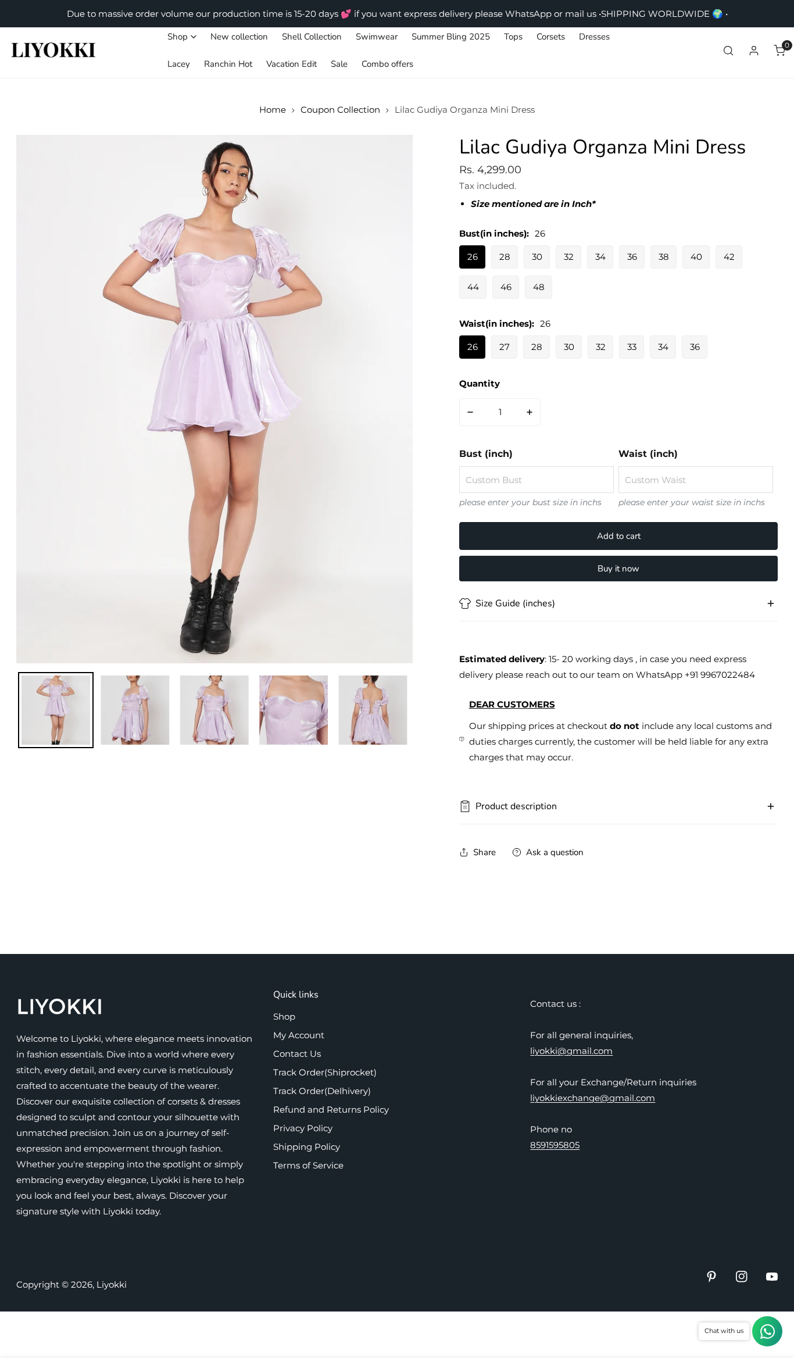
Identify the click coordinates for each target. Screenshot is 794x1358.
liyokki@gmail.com (571, 1050)
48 (539, 286)
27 (504, 346)
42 (729, 256)
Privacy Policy (302, 1128)
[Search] (728, 50)
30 (537, 256)
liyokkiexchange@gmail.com (592, 1097)
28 (504, 256)
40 (696, 256)
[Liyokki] (54, 50)
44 (473, 286)
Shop (284, 1016)
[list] (214, 399)
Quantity (479, 383)
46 (506, 286)
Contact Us (297, 1053)
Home (272, 109)
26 (472, 256)
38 (664, 256)
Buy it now (618, 568)
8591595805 (555, 1144)
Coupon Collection (340, 109)
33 (631, 346)
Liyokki (111, 1284)
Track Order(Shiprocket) (325, 1072)
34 (600, 256)
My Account (298, 1035)
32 (569, 256)
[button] (181, 37)
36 (632, 256)
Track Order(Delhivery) (322, 1090)
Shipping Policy (306, 1146)
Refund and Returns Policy (331, 1109)
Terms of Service (308, 1165)
